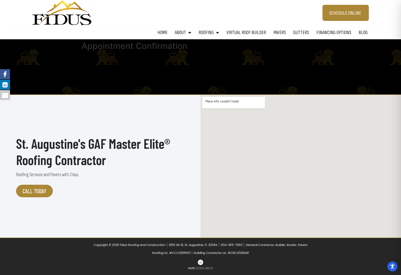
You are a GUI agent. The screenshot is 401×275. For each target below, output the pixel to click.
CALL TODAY (34, 191)
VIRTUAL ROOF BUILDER (246, 32)
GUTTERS (301, 32)
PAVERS (279, 32)
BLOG (363, 32)
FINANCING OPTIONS (333, 32)
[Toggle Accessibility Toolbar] (392, 266)
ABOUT (180, 32)
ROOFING (206, 32)
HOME (162, 32)
